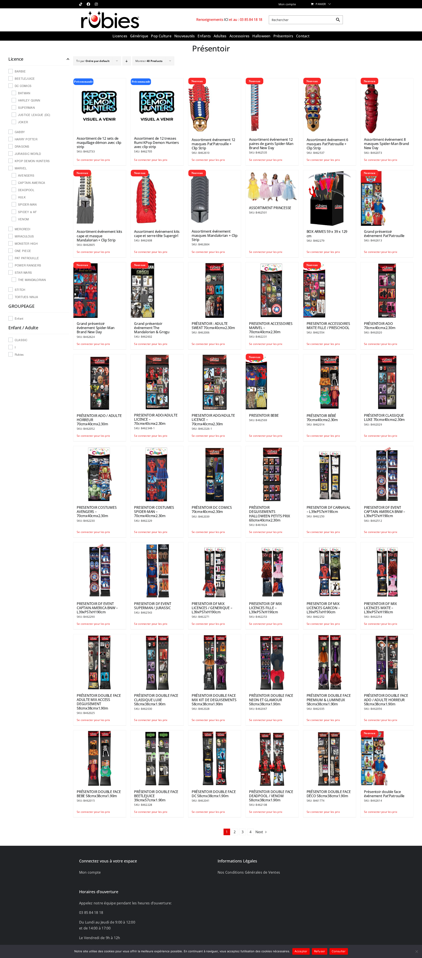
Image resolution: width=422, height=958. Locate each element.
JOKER (23, 122)
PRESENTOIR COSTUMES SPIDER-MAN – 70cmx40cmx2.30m (154, 511)
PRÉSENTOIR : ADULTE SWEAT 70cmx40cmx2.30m (213, 325)
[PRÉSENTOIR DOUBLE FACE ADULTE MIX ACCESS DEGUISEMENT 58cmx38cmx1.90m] (99, 661)
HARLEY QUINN (29, 100)
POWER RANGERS (28, 265)
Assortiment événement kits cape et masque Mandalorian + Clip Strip (99, 235)
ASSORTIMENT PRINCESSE (270, 207)
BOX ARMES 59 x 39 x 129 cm (327, 233)
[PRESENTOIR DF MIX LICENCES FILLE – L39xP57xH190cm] (272, 569)
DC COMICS (23, 86)
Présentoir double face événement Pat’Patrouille (384, 793)
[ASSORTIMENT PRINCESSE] (272, 185)
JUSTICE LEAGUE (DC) (34, 115)
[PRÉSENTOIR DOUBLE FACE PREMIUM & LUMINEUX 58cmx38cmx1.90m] (329, 661)
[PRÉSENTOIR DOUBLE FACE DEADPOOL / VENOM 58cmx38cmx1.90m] (272, 757)
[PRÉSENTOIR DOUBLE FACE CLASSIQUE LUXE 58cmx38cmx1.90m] (157, 661)
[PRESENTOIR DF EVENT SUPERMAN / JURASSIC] (157, 569)
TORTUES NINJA (26, 297)
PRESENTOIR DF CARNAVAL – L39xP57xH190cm (329, 509)
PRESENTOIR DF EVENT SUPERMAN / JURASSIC (152, 605)
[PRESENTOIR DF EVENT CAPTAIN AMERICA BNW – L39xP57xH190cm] (387, 473)
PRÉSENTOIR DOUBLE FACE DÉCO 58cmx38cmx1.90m (329, 793)
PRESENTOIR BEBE (263, 415)
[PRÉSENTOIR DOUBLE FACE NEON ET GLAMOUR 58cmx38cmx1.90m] (272, 661)
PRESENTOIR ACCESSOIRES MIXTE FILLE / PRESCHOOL (328, 325)
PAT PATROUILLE (27, 258)
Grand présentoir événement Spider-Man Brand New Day (96, 327)
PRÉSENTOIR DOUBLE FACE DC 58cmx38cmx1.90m (214, 793)
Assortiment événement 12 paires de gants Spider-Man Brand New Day (271, 143)
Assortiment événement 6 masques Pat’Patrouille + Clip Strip (327, 143)
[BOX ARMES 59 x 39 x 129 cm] (329, 197)
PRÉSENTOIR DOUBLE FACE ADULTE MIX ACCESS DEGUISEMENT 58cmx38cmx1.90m (99, 702)
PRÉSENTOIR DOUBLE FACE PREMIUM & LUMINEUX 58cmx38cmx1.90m (329, 699)
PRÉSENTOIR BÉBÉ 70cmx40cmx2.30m (322, 417)
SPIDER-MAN (27, 204)
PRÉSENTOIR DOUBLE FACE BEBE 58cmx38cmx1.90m (99, 793)
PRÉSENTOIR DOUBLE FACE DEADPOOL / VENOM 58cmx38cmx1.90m (271, 795)
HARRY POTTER (26, 139)
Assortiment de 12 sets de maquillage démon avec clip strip (99, 142)
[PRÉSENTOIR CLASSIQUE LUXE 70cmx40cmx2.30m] (387, 381)
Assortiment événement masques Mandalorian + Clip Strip (215, 235)
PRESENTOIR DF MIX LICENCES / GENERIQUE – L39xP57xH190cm (212, 607)
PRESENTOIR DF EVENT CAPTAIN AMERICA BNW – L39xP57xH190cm (384, 511)
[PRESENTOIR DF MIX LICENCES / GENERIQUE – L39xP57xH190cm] (214, 569)
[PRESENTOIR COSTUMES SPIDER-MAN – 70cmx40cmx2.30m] (157, 473)
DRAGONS (22, 146)
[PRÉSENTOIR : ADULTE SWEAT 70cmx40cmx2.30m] (214, 289)
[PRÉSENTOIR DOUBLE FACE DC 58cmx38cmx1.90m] (214, 757)
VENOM (23, 219)
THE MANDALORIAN (32, 280)
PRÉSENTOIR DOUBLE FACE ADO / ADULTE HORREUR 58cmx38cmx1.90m (386, 699)
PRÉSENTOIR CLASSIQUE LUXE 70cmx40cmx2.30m (384, 417)
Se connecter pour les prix (88, 160)
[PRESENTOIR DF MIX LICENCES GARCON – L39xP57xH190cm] (329, 569)
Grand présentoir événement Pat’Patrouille (384, 233)
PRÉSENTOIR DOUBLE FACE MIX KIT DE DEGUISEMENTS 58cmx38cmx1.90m (214, 699)
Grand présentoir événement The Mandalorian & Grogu (151, 327)
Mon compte (90, 872)
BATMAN (24, 93)
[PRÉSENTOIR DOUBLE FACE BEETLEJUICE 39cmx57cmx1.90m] (157, 757)
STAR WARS (23, 272)
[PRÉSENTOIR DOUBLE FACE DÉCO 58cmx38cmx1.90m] (329, 757)
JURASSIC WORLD (28, 154)
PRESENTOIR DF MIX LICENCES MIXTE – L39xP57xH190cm (380, 607)
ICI (226, 19)
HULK (22, 197)
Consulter (339, 951)
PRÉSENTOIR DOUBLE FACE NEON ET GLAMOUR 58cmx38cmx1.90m (271, 699)
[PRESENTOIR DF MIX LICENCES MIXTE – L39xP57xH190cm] (387, 569)
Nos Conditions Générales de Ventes (249, 872)
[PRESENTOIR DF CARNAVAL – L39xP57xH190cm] (329, 473)
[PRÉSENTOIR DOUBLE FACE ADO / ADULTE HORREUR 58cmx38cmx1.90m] (387, 661)
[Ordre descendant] (126, 60)
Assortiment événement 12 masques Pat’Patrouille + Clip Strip (213, 143)
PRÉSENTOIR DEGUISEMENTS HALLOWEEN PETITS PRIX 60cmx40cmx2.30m (269, 514)
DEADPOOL (26, 190)
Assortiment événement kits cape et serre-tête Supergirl (157, 233)
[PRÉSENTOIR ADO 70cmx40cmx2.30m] (387, 289)
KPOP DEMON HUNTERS (32, 161)
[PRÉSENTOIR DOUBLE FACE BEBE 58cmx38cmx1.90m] (99, 757)
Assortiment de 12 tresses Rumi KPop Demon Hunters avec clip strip (156, 142)
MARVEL (21, 168)
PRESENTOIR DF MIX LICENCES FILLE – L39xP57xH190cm (265, 607)
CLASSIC (21, 340)
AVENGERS (26, 175)
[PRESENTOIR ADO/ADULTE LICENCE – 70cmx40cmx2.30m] (157, 381)
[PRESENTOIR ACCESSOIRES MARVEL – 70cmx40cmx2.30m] (272, 289)
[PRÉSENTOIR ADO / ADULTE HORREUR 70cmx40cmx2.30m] (99, 381)
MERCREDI (22, 229)
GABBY (20, 132)
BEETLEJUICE (25, 78)
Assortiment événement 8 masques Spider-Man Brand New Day (386, 143)
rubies (19, 354)
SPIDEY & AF (27, 212)
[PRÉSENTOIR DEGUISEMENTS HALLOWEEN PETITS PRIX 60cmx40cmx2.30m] (272, 473)
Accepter (301, 951)
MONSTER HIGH (26, 243)
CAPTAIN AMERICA (31, 183)
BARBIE (20, 71)
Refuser (319, 951)
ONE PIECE (23, 251)
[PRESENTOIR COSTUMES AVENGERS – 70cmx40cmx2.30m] (99, 473)
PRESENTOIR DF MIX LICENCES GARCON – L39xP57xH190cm (323, 607)
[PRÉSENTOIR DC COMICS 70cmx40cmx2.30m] (214, 473)
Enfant (19, 318)
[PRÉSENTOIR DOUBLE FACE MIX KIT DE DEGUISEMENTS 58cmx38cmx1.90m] (214, 661)
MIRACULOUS (24, 236)
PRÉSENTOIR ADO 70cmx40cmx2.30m (379, 325)
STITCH (20, 290)
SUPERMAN (26, 107)
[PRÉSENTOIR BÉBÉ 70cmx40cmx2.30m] (329, 381)
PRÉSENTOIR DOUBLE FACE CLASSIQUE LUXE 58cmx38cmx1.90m (156, 699)
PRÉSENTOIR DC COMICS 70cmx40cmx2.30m (212, 509)
